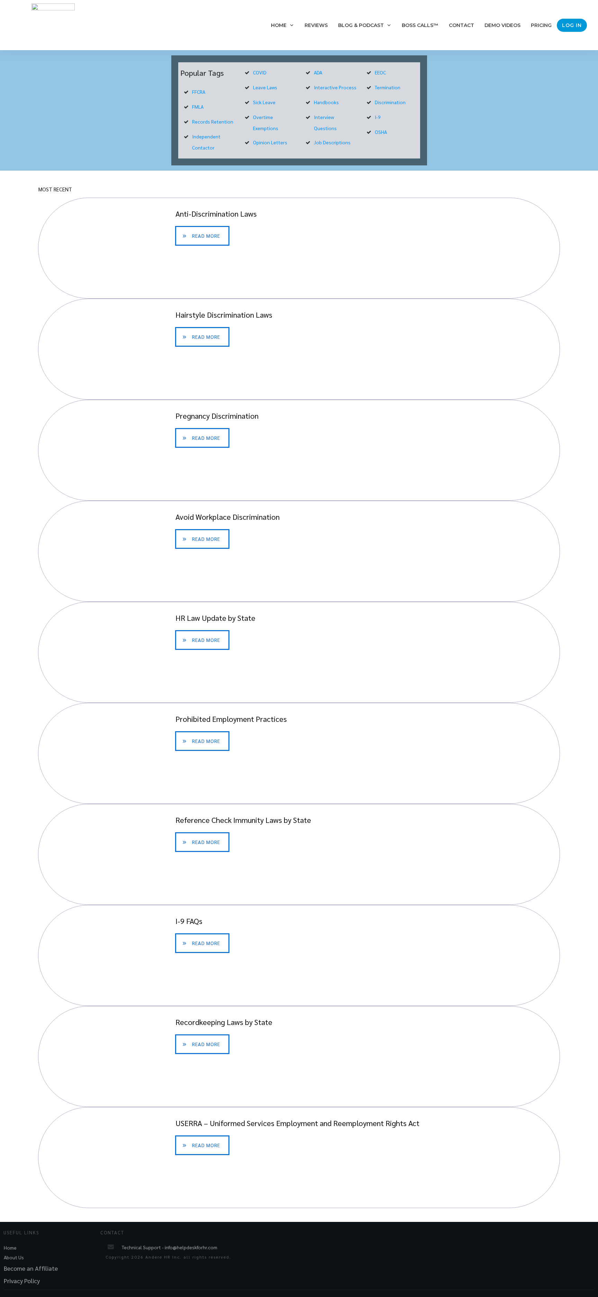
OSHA (381, 132)
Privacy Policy (22, 1281)
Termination (387, 87)
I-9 (378, 117)
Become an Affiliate (31, 1268)
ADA (318, 72)
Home (10, 1247)
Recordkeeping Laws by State (299, 1056)
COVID (259, 72)
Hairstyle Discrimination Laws (299, 349)
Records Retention (212, 121)
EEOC (380, 72)
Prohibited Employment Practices (299, 753)
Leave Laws (265, 87)
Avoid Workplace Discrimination (299, 551)
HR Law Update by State (299, 652)
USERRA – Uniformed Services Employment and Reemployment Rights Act (299, 1157)
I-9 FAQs (299, 955)
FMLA (197, 106)
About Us (14, 1257)
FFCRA (198, 92)
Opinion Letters (270, 142)
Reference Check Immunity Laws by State (299, 854)
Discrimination (390, 102)
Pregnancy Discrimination (299, 450)
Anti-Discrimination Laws (299, 248)
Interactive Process (335, 87)
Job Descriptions (332, 142)
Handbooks (326, 102)
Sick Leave (264, 102)
